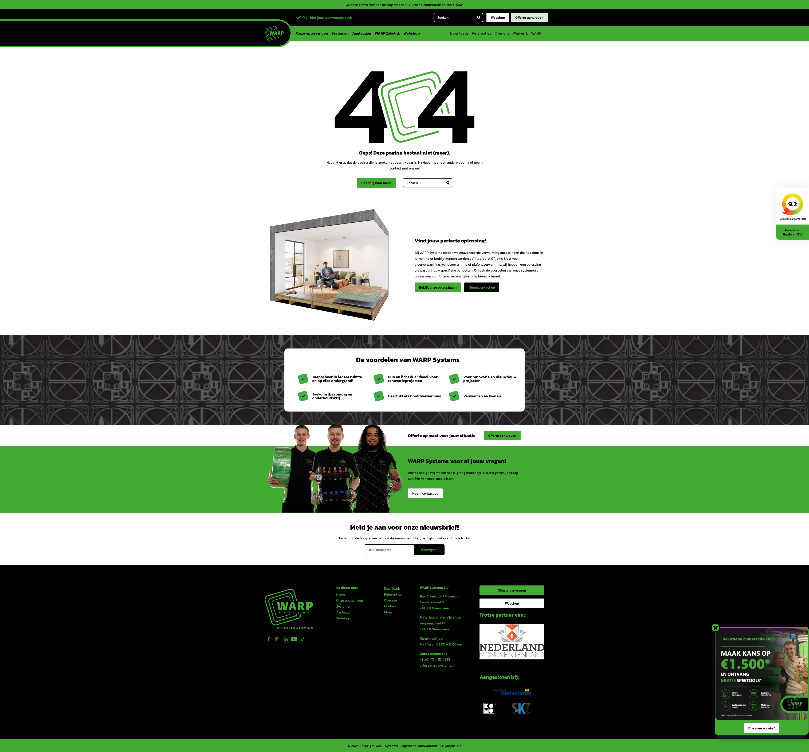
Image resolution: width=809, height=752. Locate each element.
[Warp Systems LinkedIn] (285, 639)
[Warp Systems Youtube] (294, 639)
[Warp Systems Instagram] (277, 639)
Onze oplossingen (312, 33)
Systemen (340, 33)
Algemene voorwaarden (419, 745)
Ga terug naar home (376, 182)
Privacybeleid (450, 745)
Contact (390, 606)
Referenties (481, 33)
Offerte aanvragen (529, 17)
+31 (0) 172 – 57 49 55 (435, 659)
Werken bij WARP (527, 33)
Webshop (498, 17)
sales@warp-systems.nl (437, 665)
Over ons (502, 33)
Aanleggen (361, 33)
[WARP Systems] (274, 33)
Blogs (388, 612)
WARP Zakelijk (387, 33)
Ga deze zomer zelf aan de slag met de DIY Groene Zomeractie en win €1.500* (404, 4)
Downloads (459, 33)
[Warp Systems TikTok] (302, 639)
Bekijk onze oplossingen (438, 287)
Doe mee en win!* (761, 728)
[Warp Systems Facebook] (269, 639)
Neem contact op (482, 287)
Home (340, 594)
